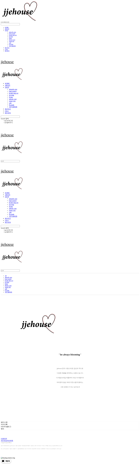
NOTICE (7, 48)
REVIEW (7, 51)
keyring (11, 36)
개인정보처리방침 (7, 440)
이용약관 (4, 438)
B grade (11, 44)
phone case (12, 40)
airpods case (12, 32)
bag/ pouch (12, 33)
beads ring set (13, 35)
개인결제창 (12, 46)
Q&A (6, 49)
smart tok (11, 41)
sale (10, 43)
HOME (7, 27)
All (5, 276)
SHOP (6, 30)
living (10, 38)
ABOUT (7, 29)
